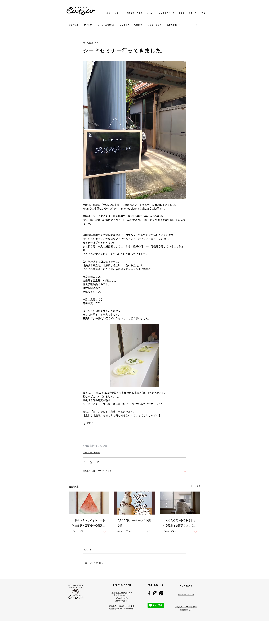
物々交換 (88, 25)
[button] (196, 25)
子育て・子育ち (154, 25)
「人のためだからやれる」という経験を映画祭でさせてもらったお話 (179, 523)
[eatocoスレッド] (161, 593)
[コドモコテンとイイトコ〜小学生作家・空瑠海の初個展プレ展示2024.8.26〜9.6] (89, 503)
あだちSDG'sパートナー (186, 606)
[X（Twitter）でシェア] (91, 462)
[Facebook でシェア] (84, 462)
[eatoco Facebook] (149, 593)
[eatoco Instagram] (155, 593)
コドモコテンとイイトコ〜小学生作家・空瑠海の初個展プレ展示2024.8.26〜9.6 (88, 523)
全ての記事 (73, 25)
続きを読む (172, 25)
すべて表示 (195, 486)
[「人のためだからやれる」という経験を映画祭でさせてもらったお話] (180, 503)
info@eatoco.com (186, 594)
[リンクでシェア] (97, 462)
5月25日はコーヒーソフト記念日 (134, 523)
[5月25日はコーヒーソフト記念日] (134, 503)
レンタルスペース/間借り (131, 25)
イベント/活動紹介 (106, 25)
